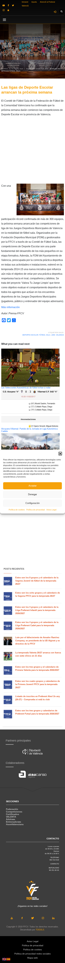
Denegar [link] (32, 494)
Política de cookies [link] (17, 510)
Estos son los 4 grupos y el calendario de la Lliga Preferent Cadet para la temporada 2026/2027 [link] (36, 625)
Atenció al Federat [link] (47, 2)
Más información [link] (10, 307)
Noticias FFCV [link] (56, 69)
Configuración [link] (32, 503)
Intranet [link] (25, 2)
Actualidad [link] (43, 69)
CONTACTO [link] (54, 864)
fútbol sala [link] (44, 335)
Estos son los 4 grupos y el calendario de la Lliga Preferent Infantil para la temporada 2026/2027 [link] (36, 610)
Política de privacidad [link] (35, 510)
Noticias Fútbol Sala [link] (10, 71)
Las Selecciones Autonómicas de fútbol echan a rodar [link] (25, 388)
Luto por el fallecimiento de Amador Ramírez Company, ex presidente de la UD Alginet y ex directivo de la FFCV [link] (37, 640)
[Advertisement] (32, 151)
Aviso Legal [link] (51, 510)
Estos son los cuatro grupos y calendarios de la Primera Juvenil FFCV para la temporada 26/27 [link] (37, 684)
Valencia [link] (60, 335)
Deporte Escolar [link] (30, 335)
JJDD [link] (53, 335)
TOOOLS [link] (40, 929)
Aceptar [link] (33, 485)
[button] (60, 453)
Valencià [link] (25, 6)
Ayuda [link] (34, 2)
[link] (3, 5)
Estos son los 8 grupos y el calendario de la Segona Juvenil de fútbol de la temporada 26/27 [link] (36, 580)
